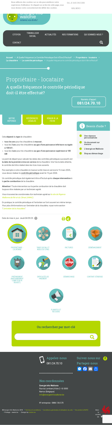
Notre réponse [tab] (11, 119)
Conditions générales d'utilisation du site (58, 410)
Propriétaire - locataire (86, 57)
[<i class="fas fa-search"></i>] (92, 337)
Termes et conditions (33, 410)
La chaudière (12, 60)
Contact (17, 42)
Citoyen (16, 34)
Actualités (50, 34)
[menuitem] (16, 35)
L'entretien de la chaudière (14, 208)
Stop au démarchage (93, 153)
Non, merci (75, 8)
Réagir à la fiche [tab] (52, 119)
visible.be (32, 412)
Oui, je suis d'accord (76, 3)
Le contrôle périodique (32, 60)
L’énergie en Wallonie (93, 149)
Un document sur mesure (92, 143)
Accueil (9, 57)
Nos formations (70, 34)
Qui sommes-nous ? (93, 34)
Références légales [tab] (32, 119)
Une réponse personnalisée (90, 137)
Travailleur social (33, 34)
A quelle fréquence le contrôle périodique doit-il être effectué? (72, 60)
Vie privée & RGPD (81, 410)
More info (22, 11)
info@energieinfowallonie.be (51, 395)
